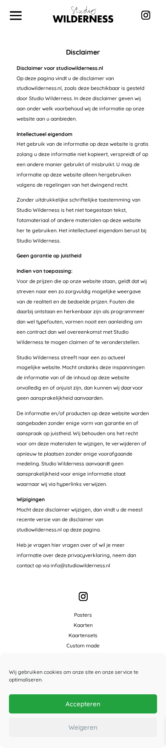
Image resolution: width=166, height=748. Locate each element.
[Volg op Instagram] (146, 15)
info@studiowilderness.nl (80, 565)
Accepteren (83, 704)
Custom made (83, 645)
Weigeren (83, 727)
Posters (83, 615)
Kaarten (83, 625)
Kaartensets (83, 635)
